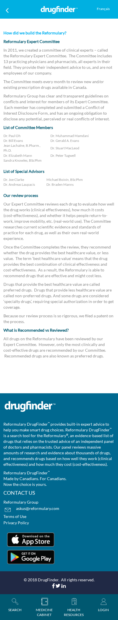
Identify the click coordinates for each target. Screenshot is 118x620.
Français (103, 9)
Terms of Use (14, 516)
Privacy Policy (16, 522)
